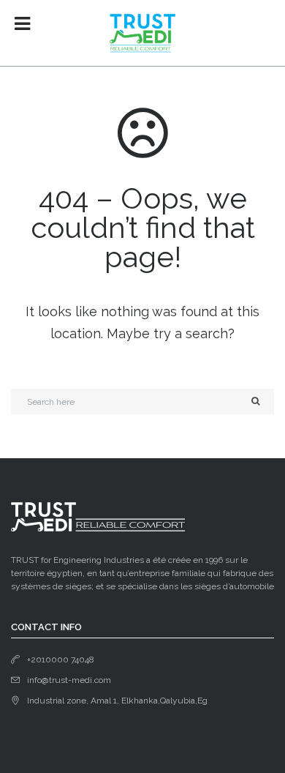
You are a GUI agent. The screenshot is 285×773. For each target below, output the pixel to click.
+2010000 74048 (60, 659)
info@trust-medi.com (69, 680)
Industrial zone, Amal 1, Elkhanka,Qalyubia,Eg (117, 700)
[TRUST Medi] (142, 33)
